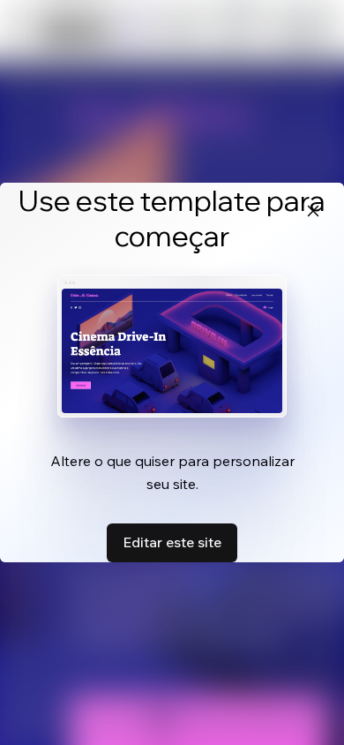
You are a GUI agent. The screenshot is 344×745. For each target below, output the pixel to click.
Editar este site (172, 542)
